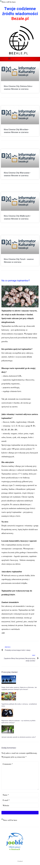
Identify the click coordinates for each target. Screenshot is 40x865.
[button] (9, 58)
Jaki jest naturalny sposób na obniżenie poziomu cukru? (18, 737)
